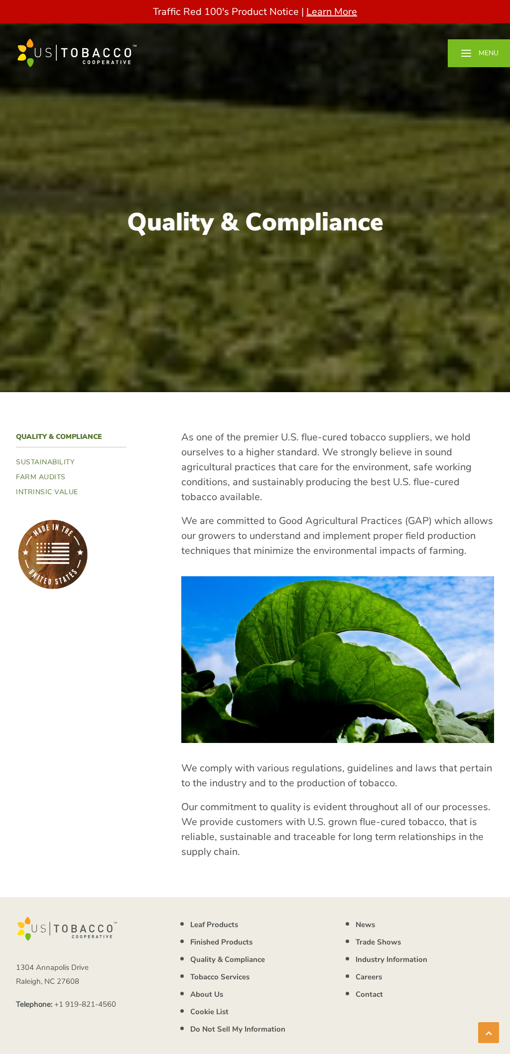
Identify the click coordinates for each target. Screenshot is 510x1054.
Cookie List (209, 1012)
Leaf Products (214, 925)
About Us (206, 994)
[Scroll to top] (488, 1032)
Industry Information (391, 959)
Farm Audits (41, 477)
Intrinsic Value (47, 492)
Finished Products (221, 942)
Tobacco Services (220, 977)
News (365, 925)
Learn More (331, 11)
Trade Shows (378, 942)
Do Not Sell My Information (237, 1029)
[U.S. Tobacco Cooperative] (77, 53)
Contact (369, 994)
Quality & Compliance (227, 959)
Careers (369, 977)
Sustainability (45, 462)
